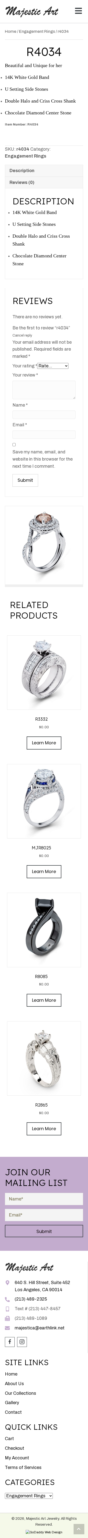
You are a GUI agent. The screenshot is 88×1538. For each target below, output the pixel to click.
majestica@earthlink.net (40, 1327)
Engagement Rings (37, 31)
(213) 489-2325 (31, 1299)
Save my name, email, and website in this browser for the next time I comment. (42, 459)
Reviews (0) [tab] (22, 182)
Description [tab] (22, 170)
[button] (77, 11)
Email (19, 424)
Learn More (44, 743)
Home (10, 31)
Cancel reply (22, 335)
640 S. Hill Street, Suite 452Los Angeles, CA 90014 (42, 1286)
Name (20, 405)
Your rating (24, 365)
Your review (25, 375)
